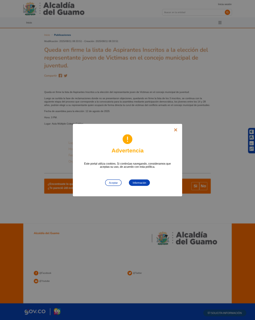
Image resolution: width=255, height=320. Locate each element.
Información (139, 182)
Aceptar (113, 182)
